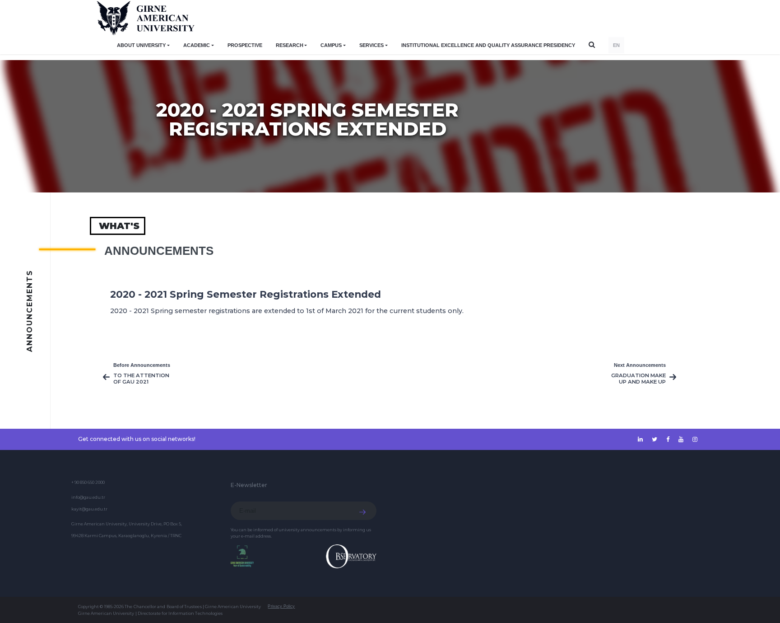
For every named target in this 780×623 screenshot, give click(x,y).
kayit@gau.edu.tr (89, 508)
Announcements (159, 251)
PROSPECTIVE (245, 45)
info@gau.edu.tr (88, 497)
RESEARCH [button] (289, 45)
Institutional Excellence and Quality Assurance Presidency (488, 45)
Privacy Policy (281, 606)
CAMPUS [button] (331, 45)
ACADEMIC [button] (196, 45)
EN (616, 45)
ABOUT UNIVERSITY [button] (141, 45)
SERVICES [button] (371, 45)
